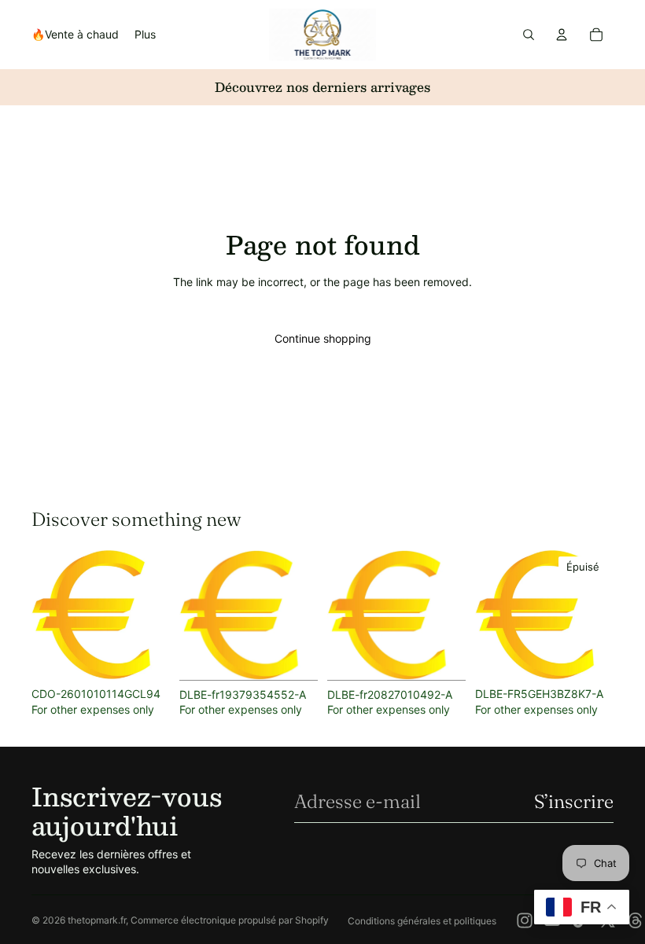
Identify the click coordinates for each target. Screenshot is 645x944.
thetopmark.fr (97, 920)
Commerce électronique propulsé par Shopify (230, 920)
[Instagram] (524, 920)
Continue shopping (323, 338)
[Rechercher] (528, 34)
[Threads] (635, 920)
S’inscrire (574, 801)
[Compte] (561, 34)
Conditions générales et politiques (422, 921)
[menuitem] (145, 34)
